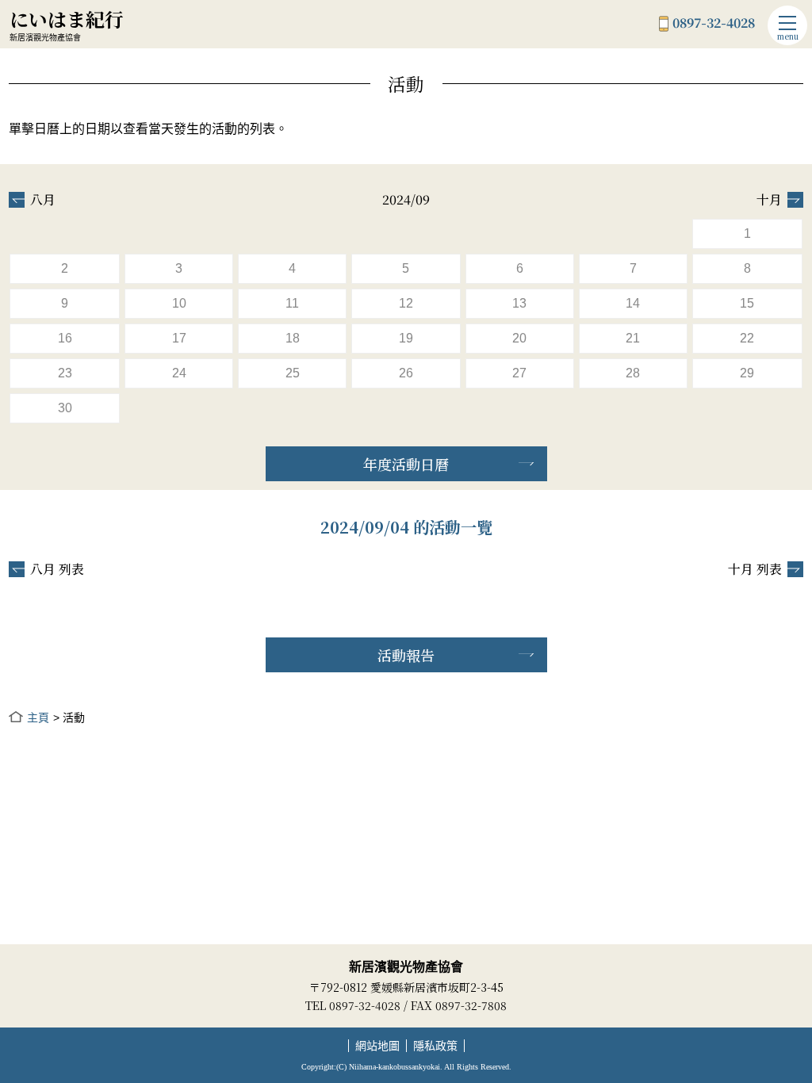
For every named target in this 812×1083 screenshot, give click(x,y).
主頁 (37, 717)
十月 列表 (755, 569)
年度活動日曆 (406, 463)
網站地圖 (377, 1045)
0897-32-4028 (713, 24)
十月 (769, 200)
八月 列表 (57, 569)
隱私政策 (435, 1045)
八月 (43, 200)
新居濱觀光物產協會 (406, 967)
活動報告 (406, 655)
